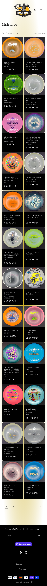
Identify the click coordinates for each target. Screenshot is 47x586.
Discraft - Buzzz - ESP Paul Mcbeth (33, 253)
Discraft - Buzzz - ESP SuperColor (33, 293)
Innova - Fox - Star (10, 409)
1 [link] (6, 506)
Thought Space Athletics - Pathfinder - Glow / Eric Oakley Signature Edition (12, 254)
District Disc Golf (26, 582)
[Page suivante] (40, 506)
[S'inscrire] (39, 535)
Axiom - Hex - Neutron (34, 62)
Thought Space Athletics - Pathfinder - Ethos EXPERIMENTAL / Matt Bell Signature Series (12, 371)
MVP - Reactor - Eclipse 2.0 (34, 99)
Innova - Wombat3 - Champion (33, 486)
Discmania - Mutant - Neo (11, 138)
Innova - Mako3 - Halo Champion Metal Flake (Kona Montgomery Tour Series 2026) (34, 139)
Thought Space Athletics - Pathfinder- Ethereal (33, 410)
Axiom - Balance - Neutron (10, 293)
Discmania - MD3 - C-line (11, 99)
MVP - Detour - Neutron (12, 215)
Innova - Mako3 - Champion (10, 63)
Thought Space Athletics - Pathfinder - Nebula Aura (12, 178)
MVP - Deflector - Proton (10, 486)
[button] (5, 10)
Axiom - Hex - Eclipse (33, 177)
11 (33, 507)
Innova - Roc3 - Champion (31, 331)
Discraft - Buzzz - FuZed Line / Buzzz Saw (34, 216)
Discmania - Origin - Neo (33, 368)
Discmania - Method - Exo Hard (33, 448)
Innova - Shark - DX (11, 331)
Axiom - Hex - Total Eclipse (11, 448)
